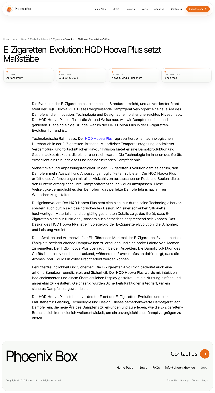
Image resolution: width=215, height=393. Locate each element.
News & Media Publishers (34, 39)
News (15, 39)
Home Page (125, 367)
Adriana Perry (14, 77)
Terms (195, 380)
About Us (172, 380)
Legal (205, 380)
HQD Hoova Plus (99, 138)
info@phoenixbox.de (180, 367)
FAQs (156, 367)
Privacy (184, 380)
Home (6, 39)
